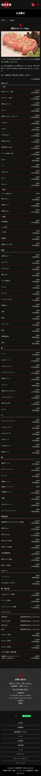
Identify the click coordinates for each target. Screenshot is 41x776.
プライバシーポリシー (20, 758)
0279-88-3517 (21, 689)
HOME (3, 20)
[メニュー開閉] (38, 5)
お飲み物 (20, 745)
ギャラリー (20, 754)
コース (20, 749)
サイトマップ (20, 763)
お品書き (20, 741)
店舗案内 (20, 727)
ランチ (20, 736)
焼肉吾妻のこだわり (20, 732)
